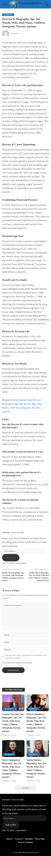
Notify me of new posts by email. (18, 662)
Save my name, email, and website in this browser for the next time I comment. (26, 656)
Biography (8, 15)
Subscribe (10, 557)
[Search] (46, 4)
